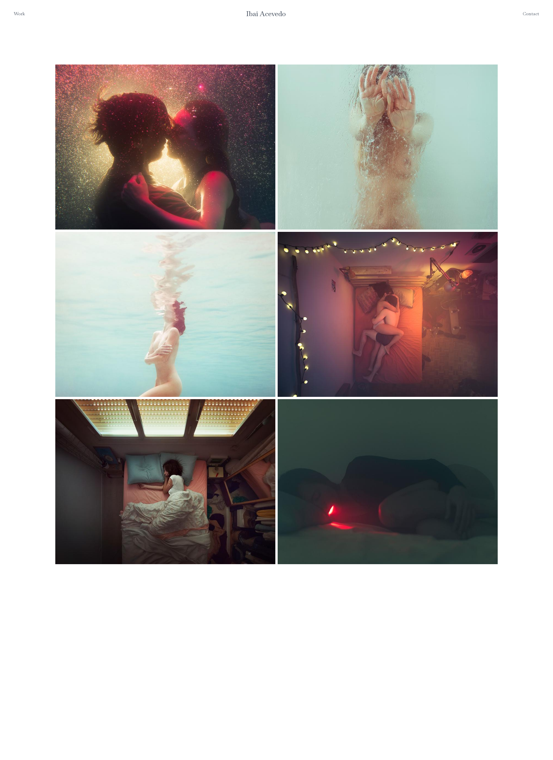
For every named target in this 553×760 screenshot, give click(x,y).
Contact (531, 14)
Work (19, 14)
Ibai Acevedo (266, 13)
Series (20, 30)
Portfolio (23, 23)
